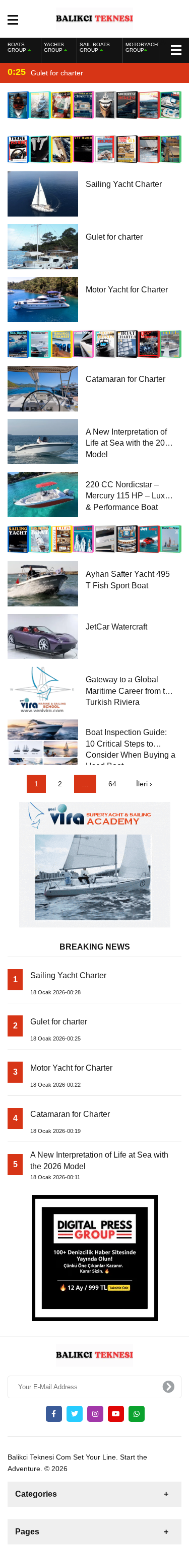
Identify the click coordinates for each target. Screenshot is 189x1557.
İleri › (144, 784)
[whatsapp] (137, 1414)
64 (112, 784)
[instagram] (95, 1414)
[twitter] (75, 1414)
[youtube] (116, 1414)
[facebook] (54, 1414)
